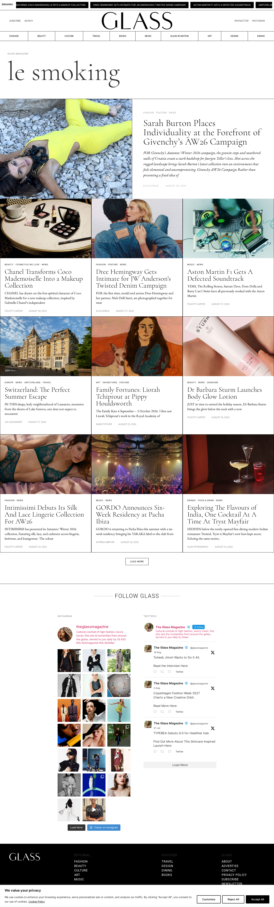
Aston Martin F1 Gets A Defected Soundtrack (165, 5)
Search (28, 21)
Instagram (258, 21)
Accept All (257, 899)
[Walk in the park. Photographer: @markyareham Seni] (118, 735)
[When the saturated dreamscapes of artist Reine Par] (94, 785)
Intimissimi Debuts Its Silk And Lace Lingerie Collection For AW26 (44, 514)
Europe (9, 382)
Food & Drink (206, 500)
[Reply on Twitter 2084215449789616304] (156, 711)
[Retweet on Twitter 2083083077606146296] (163, 751)
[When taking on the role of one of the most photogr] (69, 660)
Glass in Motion (179, 36)
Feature (113, 264)
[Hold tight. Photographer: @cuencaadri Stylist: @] (94, 685)
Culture (69, 36)
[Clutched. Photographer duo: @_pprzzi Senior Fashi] (69, 760)
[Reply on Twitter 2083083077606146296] (156, 751)
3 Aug (157, 688)
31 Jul (157, 728)
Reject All (233, 899)
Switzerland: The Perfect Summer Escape (228, 5)
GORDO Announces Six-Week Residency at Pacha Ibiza (130, 514)
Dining (261, 36)
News (45, 264)
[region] (137, 896)
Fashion (14, 36)
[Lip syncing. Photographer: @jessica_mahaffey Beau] (118, 785)
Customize (208, 899)
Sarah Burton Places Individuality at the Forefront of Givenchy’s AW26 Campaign (201, 132)
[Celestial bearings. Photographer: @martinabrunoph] (118, 685)
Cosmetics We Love (28, 264)
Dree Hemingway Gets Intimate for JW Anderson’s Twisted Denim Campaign (83, 5)
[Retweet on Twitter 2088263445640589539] (163, 671)
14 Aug (157, 652)
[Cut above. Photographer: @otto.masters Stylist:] (94, 710)
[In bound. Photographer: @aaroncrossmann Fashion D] (118, 760)
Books (122, 36)
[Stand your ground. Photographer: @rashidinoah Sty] (69, 710)
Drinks (191, 500)
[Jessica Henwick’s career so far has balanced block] (69, 809)
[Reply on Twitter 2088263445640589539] (156, 671)
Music (148, 36)
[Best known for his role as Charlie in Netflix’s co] (69, 685)
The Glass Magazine (168, 647)
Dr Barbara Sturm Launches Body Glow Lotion (224, 393)
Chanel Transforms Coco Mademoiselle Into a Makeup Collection (44, 278)
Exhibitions (110, 382)
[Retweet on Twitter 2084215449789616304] (163, 711)
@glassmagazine (199, 647)
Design (234, 36)
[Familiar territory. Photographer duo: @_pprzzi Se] (118, 660)
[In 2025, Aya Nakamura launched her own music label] (69, 785)
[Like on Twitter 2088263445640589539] (171, 671)
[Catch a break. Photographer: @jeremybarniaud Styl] (94, 760)
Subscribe (15, 21)
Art (210, 36)
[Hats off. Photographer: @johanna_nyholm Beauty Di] (94, 735)
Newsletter (241, 21)
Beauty (41, 36)
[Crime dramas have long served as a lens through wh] (118, 710)
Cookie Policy (37, 901)
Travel (96, 36)
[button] (137, 561)
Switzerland (32, 382)
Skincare (212, 382)
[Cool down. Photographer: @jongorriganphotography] (69, 735)
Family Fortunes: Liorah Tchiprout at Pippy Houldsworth (128, 396)
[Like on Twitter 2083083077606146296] (171, 751)
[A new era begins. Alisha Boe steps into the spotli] (94, 809)
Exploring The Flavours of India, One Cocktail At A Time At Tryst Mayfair (221, 514)
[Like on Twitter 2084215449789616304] (171, 711)
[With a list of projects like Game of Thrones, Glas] (94, 660)
